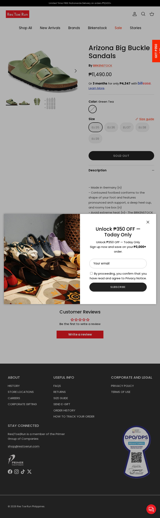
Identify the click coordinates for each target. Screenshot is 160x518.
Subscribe (118, 287)
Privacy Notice (135, 278)
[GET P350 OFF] (151, 51)
